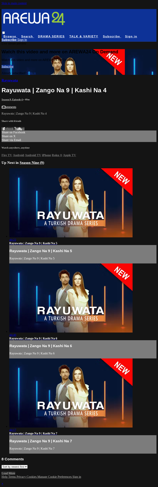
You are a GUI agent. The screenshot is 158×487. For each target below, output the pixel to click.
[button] (3, 32)
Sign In (22, 39)
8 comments (9, 107)
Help (5, 476)
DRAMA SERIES (51, 36)
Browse (10, 36)
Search (27, 36)
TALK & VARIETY (83, 36)
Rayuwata (10, 80)
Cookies (32, 476)
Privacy (22, 476)
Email (20, 128)
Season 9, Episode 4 (12, 99)
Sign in (131, 36)
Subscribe (7, 66)
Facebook (8, 128)
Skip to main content (14, 3)
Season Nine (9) (32, 163)
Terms (12, 476)
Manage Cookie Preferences (54, 476)
